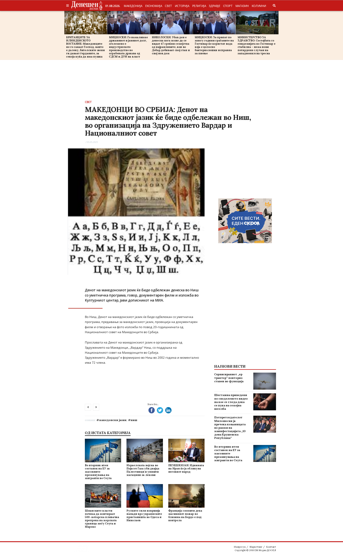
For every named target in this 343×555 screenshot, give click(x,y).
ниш (134, 420)
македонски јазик (113, 420)
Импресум (240, 546)
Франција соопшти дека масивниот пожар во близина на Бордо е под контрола (185, 515)
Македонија (133, 6)
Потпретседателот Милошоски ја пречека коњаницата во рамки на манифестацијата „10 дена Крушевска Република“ (230, 427)
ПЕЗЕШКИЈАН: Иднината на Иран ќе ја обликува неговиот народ (186, 468)
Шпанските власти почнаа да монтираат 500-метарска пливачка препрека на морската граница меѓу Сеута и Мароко (102, 518)
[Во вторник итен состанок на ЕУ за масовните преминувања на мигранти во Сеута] (102, 450)
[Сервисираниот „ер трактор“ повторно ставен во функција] (264, 381)
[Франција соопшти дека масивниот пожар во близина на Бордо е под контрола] (186, 496)
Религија (199, 6)
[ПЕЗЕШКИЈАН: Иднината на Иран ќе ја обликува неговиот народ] (186, 450)
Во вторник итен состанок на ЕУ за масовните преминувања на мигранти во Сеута (98, 472)
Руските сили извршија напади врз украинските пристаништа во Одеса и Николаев (144, 515)
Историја (182, 6)
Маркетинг (256, 546)
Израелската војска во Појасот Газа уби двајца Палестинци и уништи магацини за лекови (142, 470)
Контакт (271, 546)
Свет (168, 6)
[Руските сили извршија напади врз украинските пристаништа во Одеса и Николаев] (144, 496)
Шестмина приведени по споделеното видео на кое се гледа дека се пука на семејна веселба (231, 401)
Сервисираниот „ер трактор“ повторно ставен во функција (228, 377)
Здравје (214, 6)
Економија (153, 6)
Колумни (259, 6)
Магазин (242, 6)
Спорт (228, 6)
